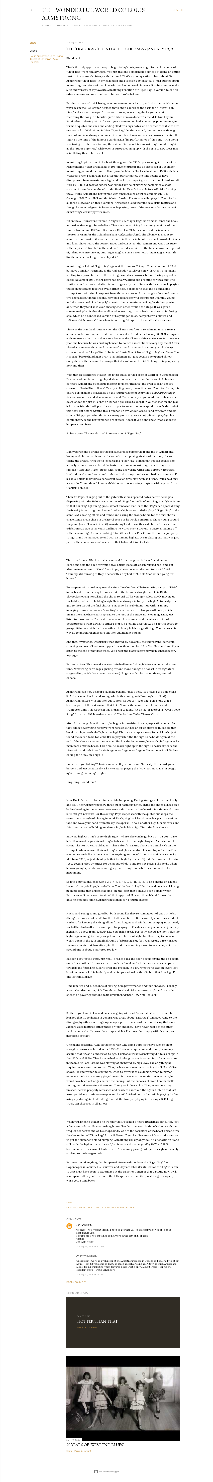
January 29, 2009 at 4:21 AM (90, 1246)
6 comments (91, 1327)
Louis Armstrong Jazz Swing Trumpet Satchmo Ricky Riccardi (46, 59)
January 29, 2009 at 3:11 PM (89, 1274)
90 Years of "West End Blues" (95, 1444)
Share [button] (33, 42)
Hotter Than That (97, 1321)
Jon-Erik (81, 1224)
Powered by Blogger (109, 1471)
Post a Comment (76, 1282)
